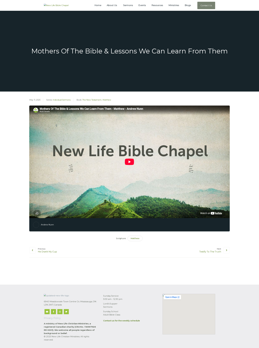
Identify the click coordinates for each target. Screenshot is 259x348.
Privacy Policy (52, 318)
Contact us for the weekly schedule (121, 320)
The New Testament (91, 100)
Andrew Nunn (47, 224)
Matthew (107, 100)
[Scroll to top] (252, 341)
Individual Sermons (62, 100)
